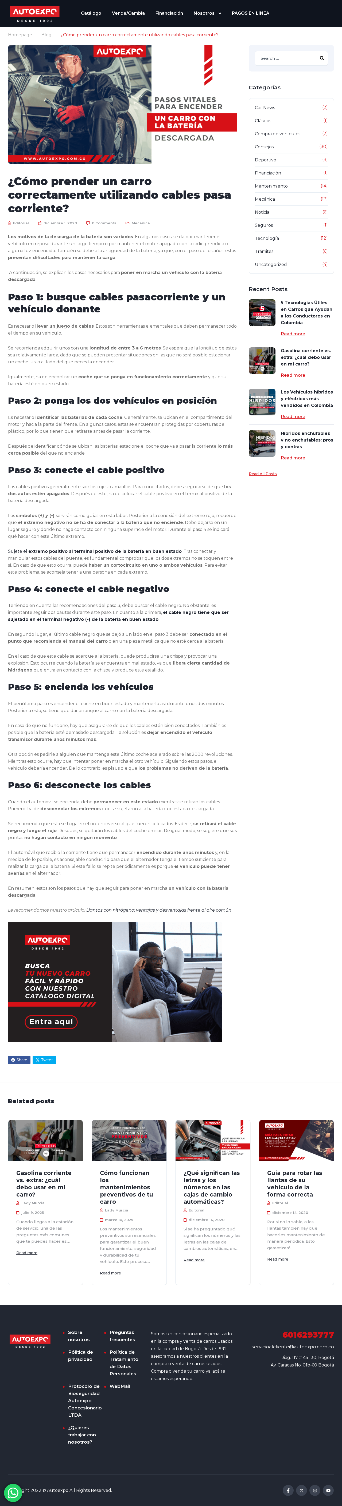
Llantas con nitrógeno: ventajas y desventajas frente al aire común (158, 910)
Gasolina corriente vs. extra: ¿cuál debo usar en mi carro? (306, 357)
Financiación (169, 13)
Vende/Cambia (128, 13)
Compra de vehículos (277, 133)
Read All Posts (263, 473)
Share (22, 1060)
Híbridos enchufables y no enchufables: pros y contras (307, 440)
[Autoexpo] (34, 13)
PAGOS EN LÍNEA (250, 13)
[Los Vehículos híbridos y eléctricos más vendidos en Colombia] (262, 402)
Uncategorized (271, 264)
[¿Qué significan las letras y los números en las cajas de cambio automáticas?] (213, 1140)
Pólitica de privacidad (80, 1355)
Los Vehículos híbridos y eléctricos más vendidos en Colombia (307, 399)
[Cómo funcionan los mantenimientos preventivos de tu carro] (129, 1140)
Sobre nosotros (79, 1336)
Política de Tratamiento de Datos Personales (124, 1362)
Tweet (47, 1060)
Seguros (264, 225)
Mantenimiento (271, 186)
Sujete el (95, 551)
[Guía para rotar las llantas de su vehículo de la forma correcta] (296, 1140)
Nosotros (204, 13)
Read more (293, 334)
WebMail (120, 1386)
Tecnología (267, 238)
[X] (301, 1490)
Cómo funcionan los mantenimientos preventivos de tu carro (126, 1187)
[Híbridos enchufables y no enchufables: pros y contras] (262, 443)
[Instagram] (314, 1490)
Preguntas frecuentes (122, 1336)
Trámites (264, 251)
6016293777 (308, 1335)
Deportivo (265, 159)
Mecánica (141, 223)
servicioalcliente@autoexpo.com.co (293, 1346)
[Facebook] (288, 1490)
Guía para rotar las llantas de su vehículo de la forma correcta (294, 1184)
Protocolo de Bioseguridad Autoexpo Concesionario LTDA (85, 1401)
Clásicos (263, 120)
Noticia (262, 212)
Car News (265, 107)
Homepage (20, 34)
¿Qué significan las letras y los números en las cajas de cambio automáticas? (212, 1187)
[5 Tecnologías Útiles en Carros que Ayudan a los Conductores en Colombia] (262, 312)
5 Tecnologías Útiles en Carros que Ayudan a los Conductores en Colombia (306, 312)
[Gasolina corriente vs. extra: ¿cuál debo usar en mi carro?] (262, 360)
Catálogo (91, 13)
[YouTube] (328, 1490)
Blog (46, 34)
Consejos (264, 146)
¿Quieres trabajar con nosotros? (82, 1435)
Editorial (20, 223)
